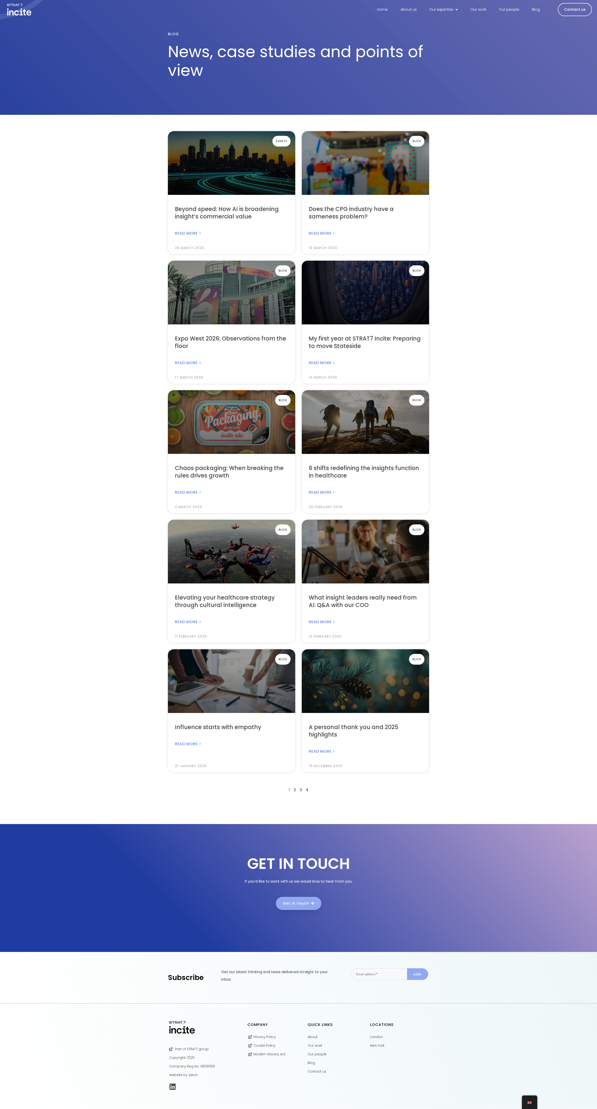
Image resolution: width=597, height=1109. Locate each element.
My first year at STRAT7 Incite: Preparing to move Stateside (365, 342)
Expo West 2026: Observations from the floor (230, 342)
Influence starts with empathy (218, 727)
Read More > (188, 233)
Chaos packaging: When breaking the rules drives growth (229, 471)
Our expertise (441, 9)
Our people (509, 9)
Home (382, 9)
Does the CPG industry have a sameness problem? (351, 212)
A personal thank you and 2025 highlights (353, 730)
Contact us (575, 9)
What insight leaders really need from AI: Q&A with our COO (363, 601)
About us (408, 9)
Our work (478, 9)
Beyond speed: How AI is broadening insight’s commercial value (227, 212)
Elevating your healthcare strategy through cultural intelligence (225, 601)
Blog (536, 9)
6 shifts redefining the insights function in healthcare (364, 471)
